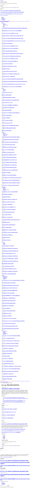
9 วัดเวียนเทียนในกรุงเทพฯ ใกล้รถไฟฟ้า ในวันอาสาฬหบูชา (9, 147)
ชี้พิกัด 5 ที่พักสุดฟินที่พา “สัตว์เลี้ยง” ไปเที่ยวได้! (8, 263)
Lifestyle (3, 132)
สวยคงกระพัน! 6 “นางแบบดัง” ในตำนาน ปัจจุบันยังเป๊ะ (9, 209)
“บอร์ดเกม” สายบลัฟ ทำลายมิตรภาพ (6, 214)
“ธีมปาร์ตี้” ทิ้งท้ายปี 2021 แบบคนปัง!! (6, 313)
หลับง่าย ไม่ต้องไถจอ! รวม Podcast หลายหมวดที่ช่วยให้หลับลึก (10, 191)
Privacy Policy (14, 7)
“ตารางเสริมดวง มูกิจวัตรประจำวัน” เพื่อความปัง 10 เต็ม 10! (9, 71)
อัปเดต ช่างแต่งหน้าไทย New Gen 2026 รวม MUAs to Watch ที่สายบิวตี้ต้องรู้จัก (12, 30)
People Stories (5, 277)
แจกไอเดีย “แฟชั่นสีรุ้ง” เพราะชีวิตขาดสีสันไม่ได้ (8, 107)
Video (2, 330)
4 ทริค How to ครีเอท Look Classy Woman (7, 92)
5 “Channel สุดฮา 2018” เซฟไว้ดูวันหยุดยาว (7, 204)
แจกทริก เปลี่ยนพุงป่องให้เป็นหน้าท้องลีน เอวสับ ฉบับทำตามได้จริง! (10, 139)
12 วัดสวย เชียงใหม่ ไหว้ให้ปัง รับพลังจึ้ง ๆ (7, 353)
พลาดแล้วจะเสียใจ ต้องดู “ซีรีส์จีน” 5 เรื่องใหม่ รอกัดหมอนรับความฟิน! (11, 219)
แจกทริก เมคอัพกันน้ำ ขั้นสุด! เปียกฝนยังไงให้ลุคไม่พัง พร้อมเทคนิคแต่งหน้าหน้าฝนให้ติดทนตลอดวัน (14, 81)
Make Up (4, 23)
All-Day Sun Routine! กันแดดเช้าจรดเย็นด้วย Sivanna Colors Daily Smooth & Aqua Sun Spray (14, 400)
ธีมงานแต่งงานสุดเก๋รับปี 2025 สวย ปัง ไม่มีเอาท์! (8, 266)
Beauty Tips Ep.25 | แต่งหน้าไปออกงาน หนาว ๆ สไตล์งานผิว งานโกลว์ (11, 340)
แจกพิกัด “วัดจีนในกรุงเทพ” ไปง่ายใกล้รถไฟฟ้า (8, 305)
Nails (3, 26)
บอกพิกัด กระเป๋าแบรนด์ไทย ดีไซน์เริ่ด (6, 115)
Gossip (4, 188)
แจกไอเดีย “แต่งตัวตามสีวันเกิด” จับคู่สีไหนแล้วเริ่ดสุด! (8, 303)
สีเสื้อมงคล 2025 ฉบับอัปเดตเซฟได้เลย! (6, 130)
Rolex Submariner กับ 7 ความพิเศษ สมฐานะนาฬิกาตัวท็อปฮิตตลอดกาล (11, 112)
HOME (3, 17)
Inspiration (3, 275)
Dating (4, 242)
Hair (3, 25)
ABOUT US (3, 18)
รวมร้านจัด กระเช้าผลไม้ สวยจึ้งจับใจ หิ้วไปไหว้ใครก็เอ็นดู (9, 157)
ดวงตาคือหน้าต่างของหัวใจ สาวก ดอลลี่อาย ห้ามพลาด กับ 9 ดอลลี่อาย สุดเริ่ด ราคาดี (12, 35)
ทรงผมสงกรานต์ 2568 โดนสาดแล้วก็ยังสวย (7, 63)
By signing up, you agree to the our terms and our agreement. (10, 7)
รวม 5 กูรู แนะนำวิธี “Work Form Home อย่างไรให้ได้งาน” (9, 318)
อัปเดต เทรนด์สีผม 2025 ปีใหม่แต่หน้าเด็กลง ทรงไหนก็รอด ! (9, 66)
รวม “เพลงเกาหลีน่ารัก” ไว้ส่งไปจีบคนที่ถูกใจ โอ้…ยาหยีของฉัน (10, 258)
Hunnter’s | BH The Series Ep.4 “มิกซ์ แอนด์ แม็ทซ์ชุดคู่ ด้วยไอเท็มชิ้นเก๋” (11, 335)
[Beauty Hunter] (4, 21)
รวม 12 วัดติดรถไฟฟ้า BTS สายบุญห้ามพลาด (7, 348)
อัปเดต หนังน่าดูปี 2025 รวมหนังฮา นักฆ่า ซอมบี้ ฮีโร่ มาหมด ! (9, 199)
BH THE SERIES (5, 333)
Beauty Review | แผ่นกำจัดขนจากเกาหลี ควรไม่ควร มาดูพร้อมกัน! (10, 343)
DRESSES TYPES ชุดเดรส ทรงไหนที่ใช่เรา (7, 120)
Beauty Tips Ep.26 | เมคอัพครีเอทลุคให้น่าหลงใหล (8, 338)
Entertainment (3, 187)
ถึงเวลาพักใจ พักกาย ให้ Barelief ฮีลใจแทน (7, 43)
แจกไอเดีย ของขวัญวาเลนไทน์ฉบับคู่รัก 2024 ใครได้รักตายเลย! (10, 248)
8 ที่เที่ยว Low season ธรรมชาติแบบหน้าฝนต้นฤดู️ (8, 149)
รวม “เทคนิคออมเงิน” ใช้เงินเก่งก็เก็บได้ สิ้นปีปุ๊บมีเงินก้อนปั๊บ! (9, 290)
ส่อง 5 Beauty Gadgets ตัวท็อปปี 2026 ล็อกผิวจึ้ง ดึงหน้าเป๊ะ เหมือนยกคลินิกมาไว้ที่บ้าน (10, 10)
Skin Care (4, 24)
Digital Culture (5, 278)
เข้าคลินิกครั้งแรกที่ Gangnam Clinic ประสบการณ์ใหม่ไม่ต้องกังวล (10, 48)
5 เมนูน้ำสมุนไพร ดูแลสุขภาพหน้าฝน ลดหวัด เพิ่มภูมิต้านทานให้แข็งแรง (11, 182)
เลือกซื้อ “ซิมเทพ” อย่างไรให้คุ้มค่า (6, 172)
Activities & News (3, 422)
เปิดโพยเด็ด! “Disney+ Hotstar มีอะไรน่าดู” (7, 217)
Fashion (3, 88)
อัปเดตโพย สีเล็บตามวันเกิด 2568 (6, 222)
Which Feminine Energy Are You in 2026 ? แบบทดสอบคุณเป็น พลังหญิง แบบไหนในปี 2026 (13, 280)
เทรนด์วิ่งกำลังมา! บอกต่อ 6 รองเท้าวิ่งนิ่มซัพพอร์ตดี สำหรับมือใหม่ (10, 125)
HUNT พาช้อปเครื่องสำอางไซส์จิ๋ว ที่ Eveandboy (8, 363)
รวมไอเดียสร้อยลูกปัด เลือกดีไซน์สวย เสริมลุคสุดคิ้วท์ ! (9, 97)
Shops (4, 90)
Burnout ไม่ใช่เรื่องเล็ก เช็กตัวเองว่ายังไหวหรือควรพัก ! (9, 300)
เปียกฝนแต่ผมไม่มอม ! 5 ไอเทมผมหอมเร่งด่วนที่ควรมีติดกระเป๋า (10, 61)
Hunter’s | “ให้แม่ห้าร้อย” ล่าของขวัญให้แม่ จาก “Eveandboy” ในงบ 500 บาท (11, 366)
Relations (4, 243)
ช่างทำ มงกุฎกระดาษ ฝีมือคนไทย (6, 308)
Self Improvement (5, 276)
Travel (4, 133)
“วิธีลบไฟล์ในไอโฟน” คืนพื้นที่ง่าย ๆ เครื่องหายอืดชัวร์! (11, 388)
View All (4, 135)
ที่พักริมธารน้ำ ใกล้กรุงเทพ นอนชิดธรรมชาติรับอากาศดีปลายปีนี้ (10, 371)
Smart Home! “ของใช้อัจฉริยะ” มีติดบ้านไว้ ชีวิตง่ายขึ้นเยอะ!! (9, 162)
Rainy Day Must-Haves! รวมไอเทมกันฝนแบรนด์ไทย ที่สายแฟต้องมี (10, 185)
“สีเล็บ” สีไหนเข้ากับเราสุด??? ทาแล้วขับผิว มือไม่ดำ (8, 76)
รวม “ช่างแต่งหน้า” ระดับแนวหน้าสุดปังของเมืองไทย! (8, 310)
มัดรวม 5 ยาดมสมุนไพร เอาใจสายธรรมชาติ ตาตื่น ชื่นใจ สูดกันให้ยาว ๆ (11, 180)
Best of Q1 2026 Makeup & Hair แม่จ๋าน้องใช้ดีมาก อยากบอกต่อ (10, 33)
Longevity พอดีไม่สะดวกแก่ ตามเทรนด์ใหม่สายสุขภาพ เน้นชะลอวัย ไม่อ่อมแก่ (12, 177)
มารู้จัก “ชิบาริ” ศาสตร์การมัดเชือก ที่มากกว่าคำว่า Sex (9, 253)
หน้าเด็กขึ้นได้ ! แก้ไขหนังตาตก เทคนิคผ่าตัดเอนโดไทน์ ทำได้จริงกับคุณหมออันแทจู (12, 53)
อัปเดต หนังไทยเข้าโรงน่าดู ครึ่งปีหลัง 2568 (7, 194)
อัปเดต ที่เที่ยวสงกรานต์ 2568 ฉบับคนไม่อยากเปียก (8, 152)
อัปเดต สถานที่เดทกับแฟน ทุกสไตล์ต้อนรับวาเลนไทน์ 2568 (9, 268)
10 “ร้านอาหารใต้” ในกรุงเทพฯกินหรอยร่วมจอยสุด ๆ (8, 144)
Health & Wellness (5, 134)
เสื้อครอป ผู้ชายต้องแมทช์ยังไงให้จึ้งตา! (7, 110)
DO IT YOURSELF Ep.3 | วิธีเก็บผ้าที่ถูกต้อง (7, 358)
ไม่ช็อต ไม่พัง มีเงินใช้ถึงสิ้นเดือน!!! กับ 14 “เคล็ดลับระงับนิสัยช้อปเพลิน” (11, 295)
